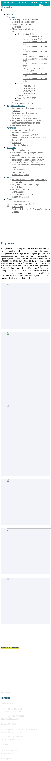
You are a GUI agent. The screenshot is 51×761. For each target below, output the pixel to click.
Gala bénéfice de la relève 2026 (25, 162)
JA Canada (23, 2)
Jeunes (9, 177)
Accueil (10, 14)
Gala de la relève (19, 187)
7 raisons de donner (20, 202)
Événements (17, 32)
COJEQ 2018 (29, 93)
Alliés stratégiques (20, 145)
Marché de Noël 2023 (26, 98)
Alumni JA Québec (20, 174)
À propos (11, 17)
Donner (10, 199)
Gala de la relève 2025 (32, 39)
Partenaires (11, 128)
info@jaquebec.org (10, 718)
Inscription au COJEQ (21, 189)
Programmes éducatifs (16, 105)
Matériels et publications (22, 29)
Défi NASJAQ (23, 96)
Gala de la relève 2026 (32, 36)
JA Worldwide (9, 2)
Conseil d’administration (22, 24)
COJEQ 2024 (29, 86)
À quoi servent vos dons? (23, 130)
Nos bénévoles (18, 169)
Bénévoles (11, 147)
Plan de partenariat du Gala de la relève (29, 137)
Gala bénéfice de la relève (28, 34)
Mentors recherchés (20, 150)
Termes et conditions (7, 753)
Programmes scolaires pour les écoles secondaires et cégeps (28, 114)
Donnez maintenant (10, 648)
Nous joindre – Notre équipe (24, 22)
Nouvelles (44, 5)
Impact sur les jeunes (21, 125)
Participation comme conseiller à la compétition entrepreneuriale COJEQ (28, 158)
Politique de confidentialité (9, 750)
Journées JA (17, 140)
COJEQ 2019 (29, 91)
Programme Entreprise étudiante (25, 118)
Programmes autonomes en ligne (26, 123)
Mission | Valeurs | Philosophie (25, 19)
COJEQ (20, 83)
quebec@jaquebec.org (11, 739)
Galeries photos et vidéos (22, 103)
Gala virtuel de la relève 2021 (35, 56)
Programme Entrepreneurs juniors (26, 120)
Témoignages (18, 172)
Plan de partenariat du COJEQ (25, 135)
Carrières (16, 101)
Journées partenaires (20, 133)
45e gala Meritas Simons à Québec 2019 (34, 69)
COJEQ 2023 (29, 88)
